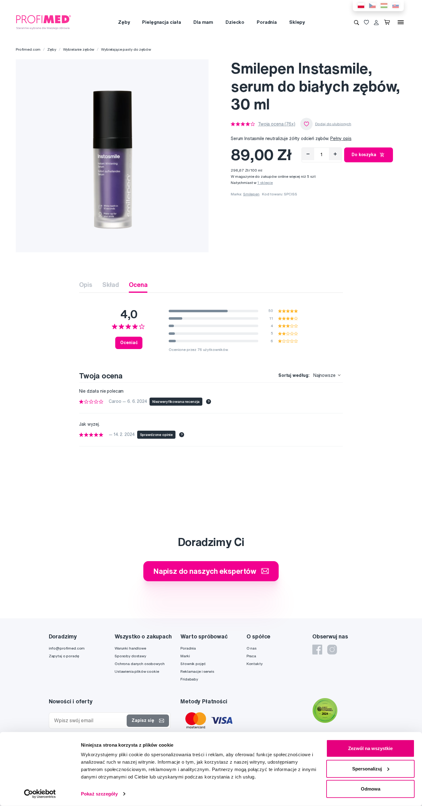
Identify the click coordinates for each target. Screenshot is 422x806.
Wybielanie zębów (79, 49)
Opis (85, 284)
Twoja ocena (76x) (276, 124)
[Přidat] (335, 154)
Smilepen (251, 194)
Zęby (124, 22)
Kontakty (255, 664)
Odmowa (370, 788)
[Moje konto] (376, 22)
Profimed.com (28, 49)
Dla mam (203, 22)
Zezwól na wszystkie (370, 748)
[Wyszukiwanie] (356, 22)
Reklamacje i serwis (197, 671)
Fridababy (189, 679)
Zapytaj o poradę (64, 656)
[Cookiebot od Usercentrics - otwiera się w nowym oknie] (40, 794)
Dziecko (235, 22)
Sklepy (297, 22)
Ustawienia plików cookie (137, 671)
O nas (251, 648)
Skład (110, 284)
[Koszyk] (388, 22)
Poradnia (267, 22)
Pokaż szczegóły (99, 793)
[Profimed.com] (43, 22)
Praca (251, 656)
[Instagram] (332, 650)
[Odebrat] (308, 154)
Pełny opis (341, 138)
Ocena (138, 284)
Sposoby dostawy (130, 656)
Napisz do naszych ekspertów (204, 571)
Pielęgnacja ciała (161, 22)
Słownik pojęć (192, 664)
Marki (185, 656)
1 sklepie (265, 183)
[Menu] (400, 22)
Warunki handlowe (130, 648)
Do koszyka (364, 154)
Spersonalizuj (367, 768)
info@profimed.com (67, 648)
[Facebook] (317, 650)
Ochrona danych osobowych (140, 664)
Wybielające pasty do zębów (126, 49)
